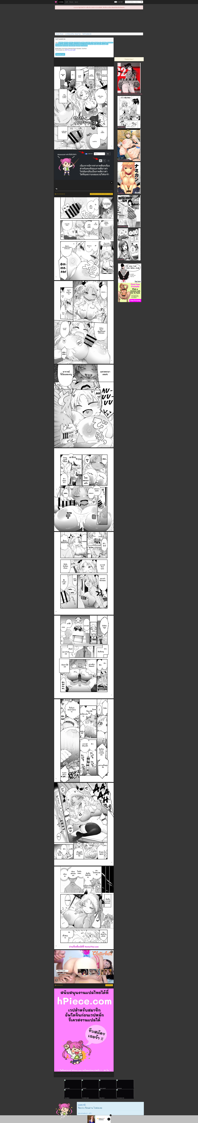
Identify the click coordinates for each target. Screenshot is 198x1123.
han (100, 42)
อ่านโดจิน (61, 2)
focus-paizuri (65, 45)
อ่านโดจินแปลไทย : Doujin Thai (73, 34)
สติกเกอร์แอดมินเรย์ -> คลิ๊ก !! (85, 1113)
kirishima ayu (110, 42)
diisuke (83, 42)
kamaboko (104, 42)
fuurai (92, 42)
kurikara (65, 44)
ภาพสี (66, 2)
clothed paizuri (58, 45)
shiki (95, 44)
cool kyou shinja (77, 42)
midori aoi (71, 44)
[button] (60, 54)
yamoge (103, 44)
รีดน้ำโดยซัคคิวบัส (87, 34)
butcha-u (71, 42)
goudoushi (78, 45)
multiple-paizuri (72, 45)
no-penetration (84, 45)
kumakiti (61, 44)
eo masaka (88, 42)
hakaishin (96, 42)
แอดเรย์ (81, 1104)
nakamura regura (83, 44)
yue (107, 44)
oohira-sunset (90, 44)
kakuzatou (61, 42)
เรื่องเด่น (71, 2)
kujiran (57, 44)
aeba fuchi (66, 42)
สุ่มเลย (76, 2)
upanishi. (99, 44)
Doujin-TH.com (59, 34)
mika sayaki (76, 44)
